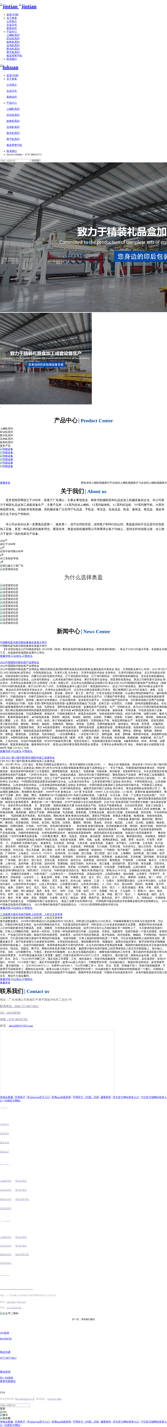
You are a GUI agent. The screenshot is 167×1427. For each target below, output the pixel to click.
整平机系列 (13, 52)
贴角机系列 (13, 42)
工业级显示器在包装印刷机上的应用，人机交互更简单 (31, 914)
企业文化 (12, 24)
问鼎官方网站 (12, 1100)
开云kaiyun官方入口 (38, 1097)
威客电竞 (106, 1097)
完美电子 (20, 1097)
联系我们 (12, 59)
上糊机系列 (13, 35)
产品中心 (12, 31)
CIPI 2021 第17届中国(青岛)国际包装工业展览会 (27, 757)
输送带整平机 (14, 55)
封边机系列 (13, 38)
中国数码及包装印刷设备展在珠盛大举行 (23, 642)
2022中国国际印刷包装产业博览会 (19, 662)
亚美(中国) (13, 14)
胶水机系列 (13, 48)
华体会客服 (6, 1097)
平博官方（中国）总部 (86, 1097)
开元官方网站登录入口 (126, 1097)
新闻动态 (12, 28)
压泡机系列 (13, 45)
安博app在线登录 (61, 1097)
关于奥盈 (12, 18)
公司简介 (12, 21)
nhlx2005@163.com (21, 1025)
